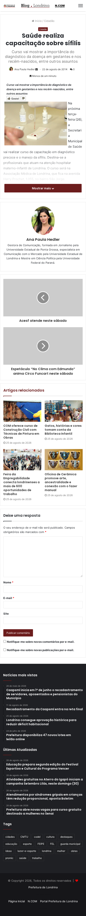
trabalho (37, 858)
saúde (22, 858)
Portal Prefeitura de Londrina (59, 901)
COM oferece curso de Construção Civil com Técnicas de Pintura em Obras (21, 432)
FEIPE (41, 843)
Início (38, 20)
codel (37, 836)
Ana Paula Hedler (24, 69)
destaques (66, 836)
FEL (52, 843)
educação (11, 843)
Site (6, 613)
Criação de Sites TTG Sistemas (43, 894)
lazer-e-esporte (27, 850)
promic (9, 858)
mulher (61, 850)
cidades (10, 836)
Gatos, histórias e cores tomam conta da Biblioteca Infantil (63, 430)
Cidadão (49, 20)
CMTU (24, 836)
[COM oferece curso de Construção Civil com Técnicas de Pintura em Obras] (22, 411)
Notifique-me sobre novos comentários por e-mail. (41, 641)
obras (74, 850)
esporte (27, 843)
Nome (8, 582)
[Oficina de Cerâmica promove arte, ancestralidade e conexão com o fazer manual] (64, 459)
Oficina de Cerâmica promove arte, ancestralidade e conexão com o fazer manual (61, 482)
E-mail (8, 598)
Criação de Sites (43, 908)
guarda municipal (70, 843)
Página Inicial (16, 901)
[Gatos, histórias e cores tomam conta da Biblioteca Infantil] (64, 411)
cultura (50, 836)
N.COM (32, 901)
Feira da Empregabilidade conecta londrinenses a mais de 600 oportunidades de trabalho (21, 484)
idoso (8, 850)
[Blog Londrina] (34, 5)
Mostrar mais (42, 188)
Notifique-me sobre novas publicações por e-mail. (40, 650)
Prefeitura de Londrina (43, 887)
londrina (46, 850)
